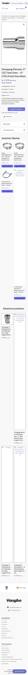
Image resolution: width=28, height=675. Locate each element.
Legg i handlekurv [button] (7, 166)
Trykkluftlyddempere (7, 657)
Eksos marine (5, 648)
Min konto (4, 633)
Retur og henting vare (7, 637)
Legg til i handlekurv (16, 109)
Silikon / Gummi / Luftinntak (9, 661)
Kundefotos (5, 628)
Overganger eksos (14, 16)
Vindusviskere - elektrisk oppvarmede (12, 659)
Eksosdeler (4, 654)
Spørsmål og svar (6, 631)
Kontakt (4, 635)
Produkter (5, 16)
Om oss (4, 626)
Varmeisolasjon (6, 650)
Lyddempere (5, 663)
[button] (23, 24)
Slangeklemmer (6, 652)
